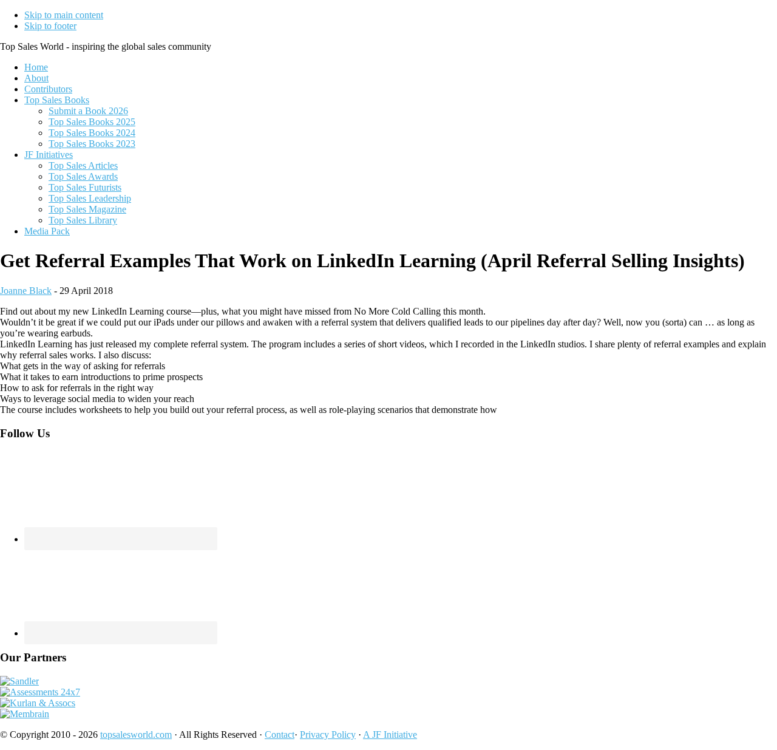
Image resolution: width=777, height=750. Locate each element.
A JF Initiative (390, 734)
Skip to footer (50, 26)
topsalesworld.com (136, 734)
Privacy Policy (328, 734)
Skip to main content (63, 15)
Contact (279, 734)
